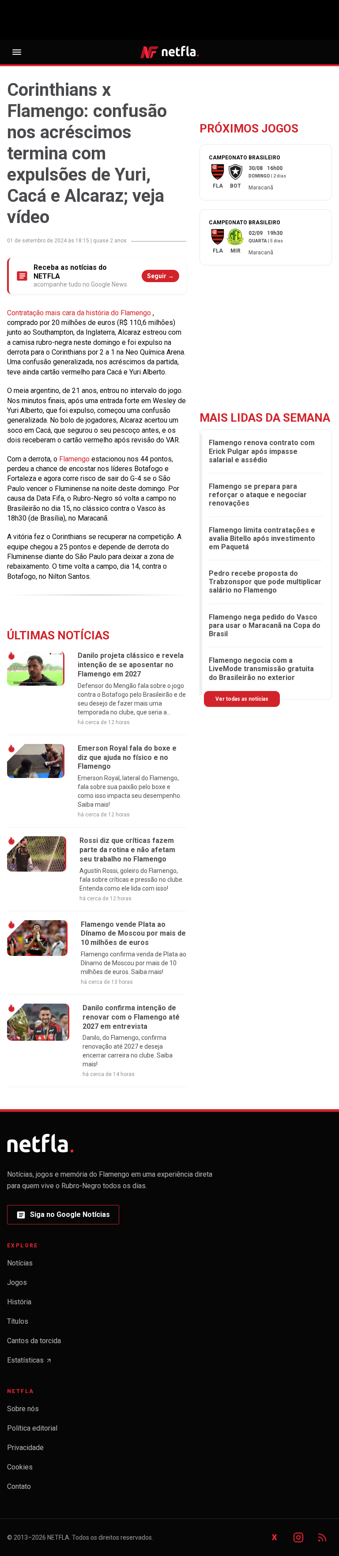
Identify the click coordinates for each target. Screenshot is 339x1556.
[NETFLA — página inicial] (169, 52)
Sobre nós (23, 1409)
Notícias (20, 1263)
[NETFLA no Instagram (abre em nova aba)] (298, 1537)
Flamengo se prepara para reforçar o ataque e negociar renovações (258, 494)
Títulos (17, 1321)
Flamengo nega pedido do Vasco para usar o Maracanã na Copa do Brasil (264, 625)
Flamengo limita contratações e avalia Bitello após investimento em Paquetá (262, 538)
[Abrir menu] (16, 52)
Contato (19, 1486)
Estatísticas (29, 1363)
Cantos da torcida (34, 1341)
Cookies (20, 1467)
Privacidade (25, 1447)
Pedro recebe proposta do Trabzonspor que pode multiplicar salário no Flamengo (265, 581)
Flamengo (75, 459)
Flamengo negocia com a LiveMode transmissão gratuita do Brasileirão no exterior (261, 668)
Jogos (17, 1282)
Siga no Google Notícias (63, 1217)
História (19, 1302)
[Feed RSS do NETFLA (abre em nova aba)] (322, 1537)
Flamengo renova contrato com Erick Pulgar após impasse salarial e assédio (262, 451)
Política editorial (32, 1428)
